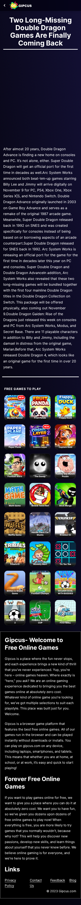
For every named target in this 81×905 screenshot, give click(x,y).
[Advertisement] (40, 96)
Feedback (57, 880)
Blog (72, 880)
